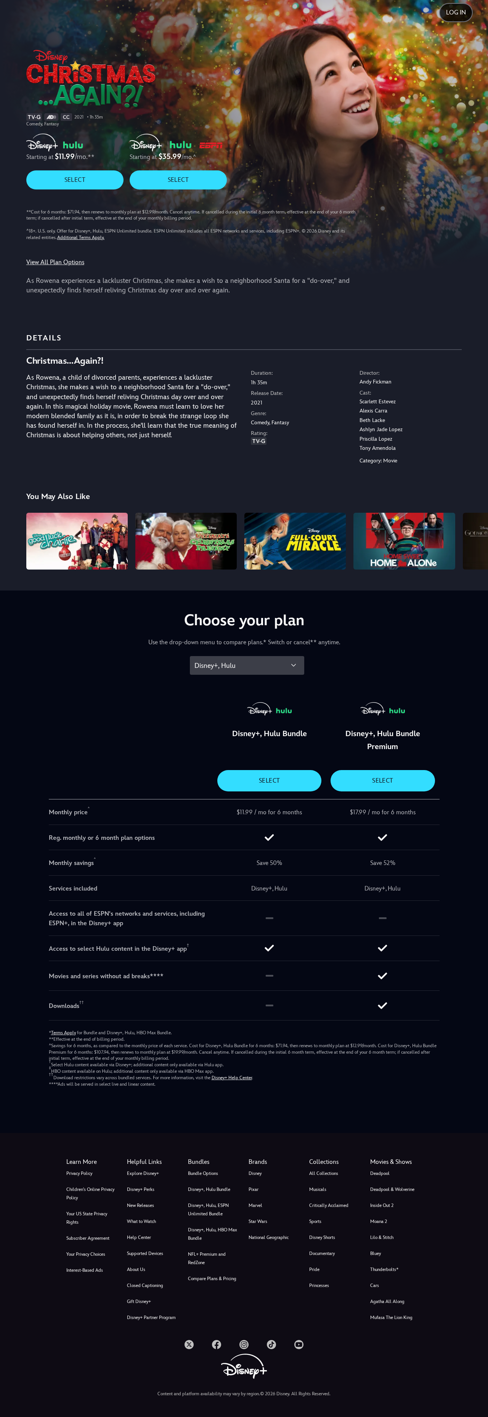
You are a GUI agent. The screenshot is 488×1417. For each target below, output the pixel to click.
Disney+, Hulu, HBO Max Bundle (212, 1234)
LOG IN (456, 12)
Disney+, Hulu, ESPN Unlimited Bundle (208, 1209)
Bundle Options (203, 1173)
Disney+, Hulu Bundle (209, 1189)
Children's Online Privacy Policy (90, 1193)
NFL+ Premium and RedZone (207, 1258)
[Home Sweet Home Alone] (404, 541)
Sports (315, 1221)
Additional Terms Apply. (80, 237)
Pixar (253, 1189)
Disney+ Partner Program (151, 1317)
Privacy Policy (79, 1173)
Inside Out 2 (381, 1205)
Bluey (375, 1253)
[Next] (473, 540)
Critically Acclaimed (328, 1205)
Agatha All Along (387, 1301)
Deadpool (380, 1173)
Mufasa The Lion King (391, 1317)
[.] (189, 1344)
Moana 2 (378, 1221)
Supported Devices (145, 1253)
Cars (374, 1285)
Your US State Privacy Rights (86, 1218)
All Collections (323, 1173)
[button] (152, 1162)
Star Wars (258, 1221)
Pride (314, 1269)
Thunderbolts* (384, 1269)
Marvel (255, 1205)
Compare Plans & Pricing (212, 1278)
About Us (136, 1269)
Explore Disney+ (143, 1173)
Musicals (317, 1189)
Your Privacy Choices (85, 1254)
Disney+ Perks (140, 1189)
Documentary (322, 1253)
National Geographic (269, 1237)
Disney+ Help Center (232, 1077)
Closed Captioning (145, 1285)
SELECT (74, 179)
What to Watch (141, 1221)
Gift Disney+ (139, 1301)
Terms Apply (63, 1032)
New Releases (140, 1205)
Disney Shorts (322, 1237)
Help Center (139, 1237)
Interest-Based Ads (84, 1270)
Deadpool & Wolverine (392, 1189)
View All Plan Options (55, 262)
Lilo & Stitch (381, 1237)
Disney (255, 1173)
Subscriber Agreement (87, 1238)
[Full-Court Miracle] (295, 541)
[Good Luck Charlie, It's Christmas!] (77, 541)
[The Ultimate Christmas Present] (186, 541)
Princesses (319, 1285)
